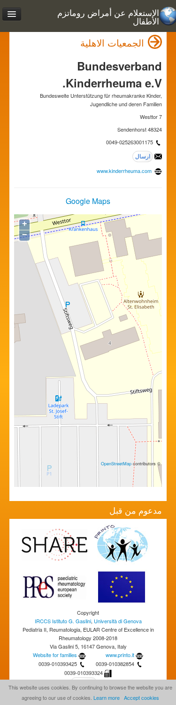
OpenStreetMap (116, 463)
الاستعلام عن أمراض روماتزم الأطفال (108, 17)
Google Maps (88, 201)
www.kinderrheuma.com (125, 170)
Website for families (55, 654)
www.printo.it (120, 654)
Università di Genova (118, 621)
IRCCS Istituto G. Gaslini (63, 621)
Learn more (106, 697)
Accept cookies (141, 697)
